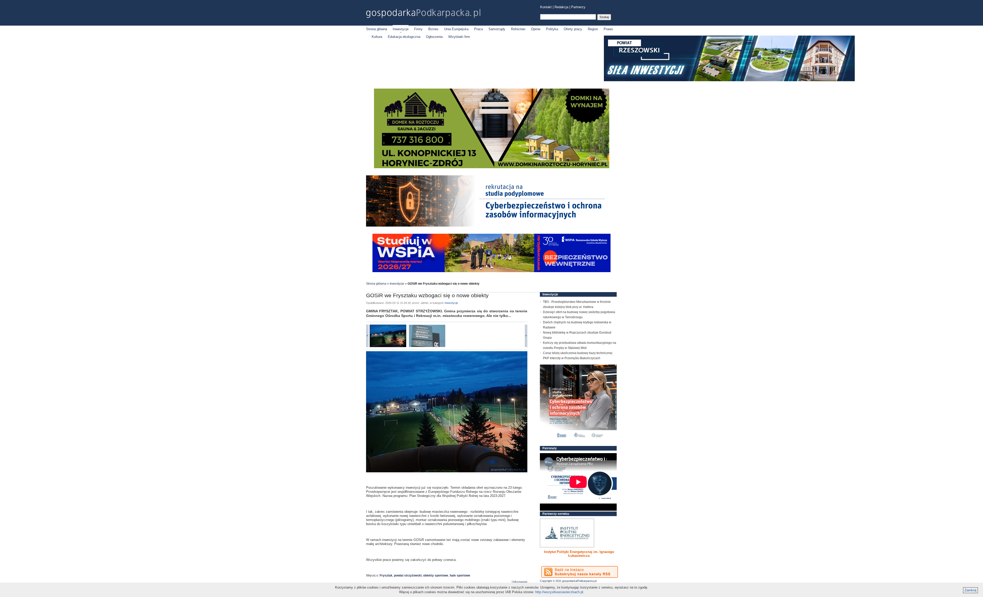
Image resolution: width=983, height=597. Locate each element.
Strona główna (376, 29)
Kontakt (546, 7)
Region (593, 29)
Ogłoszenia (434, 37)
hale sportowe (460, 575)
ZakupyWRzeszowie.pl (559, 552)
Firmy (418, 29)
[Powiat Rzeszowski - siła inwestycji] (729, 80)
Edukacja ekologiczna (404, 37)
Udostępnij (519, 582)
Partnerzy (578, 7)
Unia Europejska (456, 29)
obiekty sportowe (435, 575)
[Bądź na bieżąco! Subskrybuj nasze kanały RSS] (579, 572)
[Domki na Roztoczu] (491, 167)
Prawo (608, 29)
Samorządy (496, 29)
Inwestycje (401, 29)
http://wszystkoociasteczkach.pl (559, 592)
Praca (478, 29)
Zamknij (970, 590)
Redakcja (561, 7)
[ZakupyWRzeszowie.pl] (567, 533)
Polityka (552, 29)
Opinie (535, 29)
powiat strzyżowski (408, 575)
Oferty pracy (573, 29)
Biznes (433, 29)
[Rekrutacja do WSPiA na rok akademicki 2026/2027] (491, 271)
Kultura (377, 37)
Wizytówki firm (459, 37)
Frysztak (386, 575)
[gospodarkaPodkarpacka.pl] (423, 13)
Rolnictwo (518, 29)
